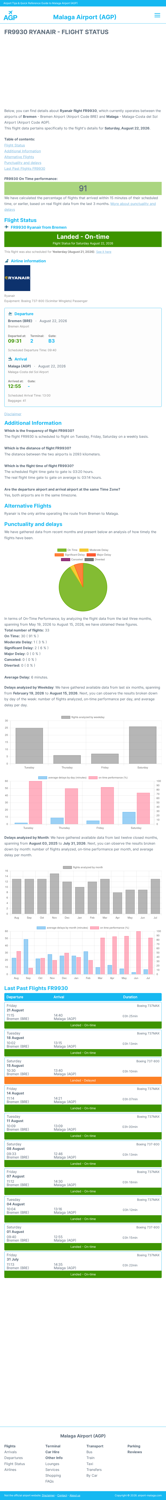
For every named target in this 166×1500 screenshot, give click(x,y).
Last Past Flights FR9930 (24, 168)
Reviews (135, 1452)
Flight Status (14, 145)
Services (52, 1469)
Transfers (94, 1469)
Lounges (52, 1464)
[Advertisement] (83, 73)
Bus (89, 1452)
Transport (94, 1446)
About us (75, 1495)
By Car (91, 1475)
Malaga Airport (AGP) (85, 17)
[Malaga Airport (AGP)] (10, 15)
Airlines (10, 1469)
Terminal (52, 1446)
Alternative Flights (19, 157)
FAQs (49, 1481)
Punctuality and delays (22, 163)
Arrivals (10, 1452)
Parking (134, 1446)
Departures (13, 1458)
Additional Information (22, 151)
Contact (62, 1495)
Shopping (53, 1475)
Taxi (89, 1464)
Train (90, 1458)
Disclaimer (48, 1495)
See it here (103, 251)
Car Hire (52, 1452)
